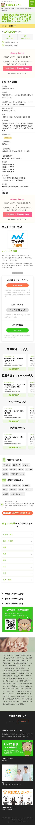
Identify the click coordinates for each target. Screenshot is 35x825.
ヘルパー (29, 469)
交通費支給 (16, 465)
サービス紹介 (22, 734)
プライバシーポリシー (8, 736)
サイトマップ (27, 736)
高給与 (5, 469)
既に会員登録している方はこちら (17, 73)
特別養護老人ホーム (17, 474)
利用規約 (29, 734)
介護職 (21, 469)
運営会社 (19, 736)
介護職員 (5, 474)
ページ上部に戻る (17, 272)
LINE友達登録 (17, 330)
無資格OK (26, 465)
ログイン (11, 721)
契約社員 (13, 469)
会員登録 (23, 721)
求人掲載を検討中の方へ (9, 734)
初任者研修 (6, 465)
